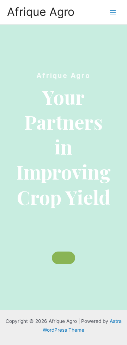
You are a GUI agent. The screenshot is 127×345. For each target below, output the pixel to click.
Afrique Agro (40, 12)
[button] (63, 258)
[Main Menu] (113, 12)
